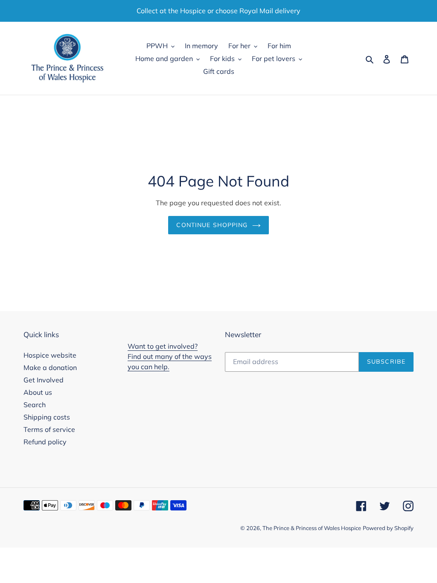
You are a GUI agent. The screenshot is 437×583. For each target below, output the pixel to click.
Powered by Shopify (388, 528)
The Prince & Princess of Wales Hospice (311, 528)
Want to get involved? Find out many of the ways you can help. (170, 356)
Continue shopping (212, 225)
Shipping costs (46, 417)
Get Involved (43, 380)
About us (37, 392)
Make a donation (50, 367)
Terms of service (49, 429)
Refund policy (45, 441)
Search (34, 404)
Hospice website (49, 355)
